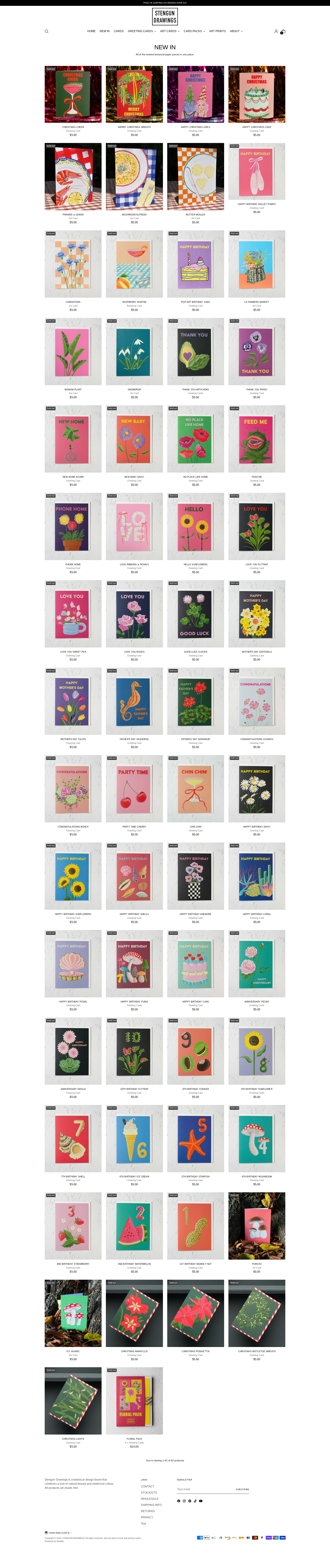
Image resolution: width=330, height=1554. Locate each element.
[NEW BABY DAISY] (134, 439)
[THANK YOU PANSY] (256, 351)
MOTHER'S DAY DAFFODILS (257, 652)
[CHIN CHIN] (195, 788)
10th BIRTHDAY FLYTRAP (134, 1089)
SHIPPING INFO (151, 1505)
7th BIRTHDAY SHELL (73, 1176)
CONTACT (148, 1486)
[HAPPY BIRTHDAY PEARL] (73, 963)
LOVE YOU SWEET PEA (73, 652)
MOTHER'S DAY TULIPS (73, 739)
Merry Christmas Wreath (134, 127)
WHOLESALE (149, 1498)
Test (143, 1523)
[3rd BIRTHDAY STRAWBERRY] (73, 1226)
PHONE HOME (73, 564)
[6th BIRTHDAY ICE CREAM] (134, 1138)
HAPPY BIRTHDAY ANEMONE (195, 914)
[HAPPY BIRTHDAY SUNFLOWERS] (73, 876)
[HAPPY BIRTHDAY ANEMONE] (195, 876)
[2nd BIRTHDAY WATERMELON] (134, 1226)
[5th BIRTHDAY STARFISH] (195, 1138)
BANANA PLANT (73, 389)
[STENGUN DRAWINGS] (165, 16)
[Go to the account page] (276, 31)
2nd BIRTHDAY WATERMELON (134, 1264)
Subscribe (242, 1489)
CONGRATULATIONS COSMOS (256, 739)
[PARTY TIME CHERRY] (134, 788)
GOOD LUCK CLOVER (195, 652)
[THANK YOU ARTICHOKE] (195, 351)
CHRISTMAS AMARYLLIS (134, 1351)
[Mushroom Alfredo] (134, 176)
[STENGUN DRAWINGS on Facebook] (179, 1501)
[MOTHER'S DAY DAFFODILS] (256, 613)
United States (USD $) (59, 1533)
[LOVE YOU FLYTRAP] (256, 526)
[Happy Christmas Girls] (195, 94)
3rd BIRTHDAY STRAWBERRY (73, 1264)
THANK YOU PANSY (257, 389)
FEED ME (257, 477)
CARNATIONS (73, 302)
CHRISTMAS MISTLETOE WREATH (257, 1351)
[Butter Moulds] (195, 176)
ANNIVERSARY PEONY (256, 1001)
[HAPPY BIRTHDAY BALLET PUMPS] (256, 171)
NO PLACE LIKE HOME (195, 477)
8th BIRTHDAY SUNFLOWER (256, 1089)
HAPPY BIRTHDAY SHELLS (134, 914)
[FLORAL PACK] (134, 1401)
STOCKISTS (149, 1492)
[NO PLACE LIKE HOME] (195, 439)
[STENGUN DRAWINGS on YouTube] (201, 1501)
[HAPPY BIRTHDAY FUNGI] (134, 963)
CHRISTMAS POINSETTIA (195, 1351)
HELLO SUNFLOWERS (195, 564)
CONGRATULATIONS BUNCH (73, 826)
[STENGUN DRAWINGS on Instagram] (185, 1501)
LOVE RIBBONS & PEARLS (134, 564)
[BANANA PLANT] (73, 351)
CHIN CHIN (195, 826)
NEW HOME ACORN (73, 477)
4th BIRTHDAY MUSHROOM (257, 1176)
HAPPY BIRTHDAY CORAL (257, 914)
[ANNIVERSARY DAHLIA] (73, 1051)
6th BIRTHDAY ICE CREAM (134, 1176)
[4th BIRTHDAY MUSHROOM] (256, 1138)
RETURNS (148, 1511)
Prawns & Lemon (73, 214)
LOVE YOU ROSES (134, 652)
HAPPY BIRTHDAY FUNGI (134, 1001)
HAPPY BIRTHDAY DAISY (257, 826)
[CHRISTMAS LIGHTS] (73, 1401)
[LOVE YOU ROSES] (134, 613)
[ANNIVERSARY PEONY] (256, 963)
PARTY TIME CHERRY (134, 826)
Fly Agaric (73, 1351)
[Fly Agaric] (73, 1313)
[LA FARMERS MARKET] (256, 264)
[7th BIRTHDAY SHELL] (73, 1138)
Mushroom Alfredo (134, 214)
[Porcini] (256, 1226)
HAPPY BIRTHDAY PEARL (73, 1001)
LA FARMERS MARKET (257, 302)
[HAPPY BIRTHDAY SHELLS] (134, 876)
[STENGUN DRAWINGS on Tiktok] (196, 1501)
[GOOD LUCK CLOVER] (195, 613)
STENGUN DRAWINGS (73, 1538)
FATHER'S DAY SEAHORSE (134, 739)
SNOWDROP (134, 389)
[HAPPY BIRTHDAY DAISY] (256, 788)
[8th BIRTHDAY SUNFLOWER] (256, 1051)
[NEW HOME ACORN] (73, 439)
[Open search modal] (46, 31)
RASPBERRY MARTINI (134, 302)
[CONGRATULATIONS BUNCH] (73, 788)
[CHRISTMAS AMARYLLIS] (134, 1313)
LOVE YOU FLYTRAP (257, 564)
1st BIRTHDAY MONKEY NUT (196, 1264)
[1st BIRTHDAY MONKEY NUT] (195, 1226)
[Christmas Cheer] (73, 94)
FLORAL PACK (134, 1439)
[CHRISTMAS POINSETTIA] (195, 1313)
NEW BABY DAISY (134, 477)
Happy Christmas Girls (195, 127)
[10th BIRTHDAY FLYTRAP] (134, 1051)
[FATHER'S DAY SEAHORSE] (134, 701)
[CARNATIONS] (73, 264)
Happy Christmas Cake (257, 127)
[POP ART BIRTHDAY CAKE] (195, 264)
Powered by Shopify (54, 1541)
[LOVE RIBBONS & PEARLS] (134, 526)
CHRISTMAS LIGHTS (73, 1439)
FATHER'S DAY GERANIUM (195, 739)
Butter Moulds (195, 214)
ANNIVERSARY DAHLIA (73, 1089)
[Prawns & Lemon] (73, 176)
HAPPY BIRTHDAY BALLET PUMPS (257, 204)
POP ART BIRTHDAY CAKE (195, 302)
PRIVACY (147, 1517)
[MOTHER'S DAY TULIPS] (73, 701)
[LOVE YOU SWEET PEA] (73, 613)
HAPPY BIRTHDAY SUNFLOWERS (73, 914)
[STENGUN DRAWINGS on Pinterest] (190, 1501)
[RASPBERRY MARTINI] (134, 264)
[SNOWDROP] (134, 351)
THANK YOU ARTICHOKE (195, 389)
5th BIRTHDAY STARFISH (196, 1176)
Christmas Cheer (73, 127)
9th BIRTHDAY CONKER (196, 1089)
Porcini (256, 1264)
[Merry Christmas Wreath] (134, 94)
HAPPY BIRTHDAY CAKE (195, 1001)
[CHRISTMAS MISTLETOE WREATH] (256, 1313)
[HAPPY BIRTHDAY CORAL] (256, 876)
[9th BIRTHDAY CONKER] (195, 1051)
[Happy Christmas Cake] (256, 94)
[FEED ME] (256, 439)
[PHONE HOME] (73, 526)
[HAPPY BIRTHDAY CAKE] (195, 963)
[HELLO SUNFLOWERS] (195, 526)
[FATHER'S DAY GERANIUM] (195, 701)
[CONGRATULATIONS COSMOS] (256, 701)
